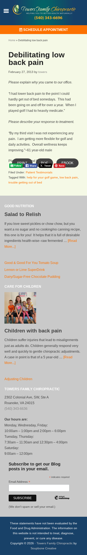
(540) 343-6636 (15, 408)
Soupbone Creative (43, 548)
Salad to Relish (22, 214)
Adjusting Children (18, 379)
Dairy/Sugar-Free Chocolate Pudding (32, 276)
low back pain (69, 177)
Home (11, 40)
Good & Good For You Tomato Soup (31, 263)
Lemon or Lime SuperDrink (24, 270)
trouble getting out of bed (25, 182)
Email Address (19, 482)
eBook (67, 163)
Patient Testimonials (39, 172)
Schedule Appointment (45, 30)
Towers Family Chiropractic (55, 543)
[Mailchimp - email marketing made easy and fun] (61, 503)
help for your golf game (42, 177)
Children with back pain (33, 331)
